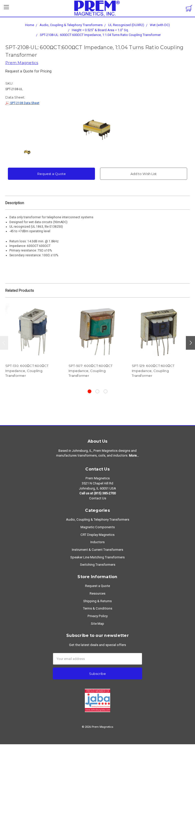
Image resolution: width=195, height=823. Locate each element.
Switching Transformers (97, 564)
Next (190, 343)
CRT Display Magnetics (97, 535)
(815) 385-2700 (105, 493)
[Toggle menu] (6, 8)
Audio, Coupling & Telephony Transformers (71, 25)
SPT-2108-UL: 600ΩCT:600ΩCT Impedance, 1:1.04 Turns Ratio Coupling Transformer (100, 35)
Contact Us (97, 498)
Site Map (97, 623)
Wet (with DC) (160, 25)
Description (14, 203)
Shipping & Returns (97, 601)
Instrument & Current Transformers (97, 550)
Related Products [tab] (19, 290)
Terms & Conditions (97, 608)
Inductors (97, 542)
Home (29, 25)
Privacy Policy (98, 616)
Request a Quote (51, 174)
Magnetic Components (97, 527)
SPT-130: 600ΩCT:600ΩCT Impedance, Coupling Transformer (27, 371)
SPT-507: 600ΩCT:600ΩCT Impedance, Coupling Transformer (91, 371)
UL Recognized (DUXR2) (126, 25)
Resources (97, 593)
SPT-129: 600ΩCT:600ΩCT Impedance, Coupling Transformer (153, 371)
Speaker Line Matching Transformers (97, 557)
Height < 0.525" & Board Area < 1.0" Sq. (100, 30)
